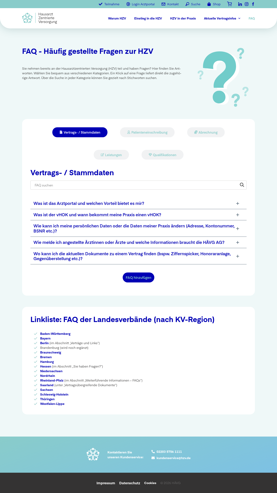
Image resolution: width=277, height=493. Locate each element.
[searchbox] (138, 185)
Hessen (45, 366)
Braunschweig (50, 352)
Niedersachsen (51, 371)
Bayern (45, 338)
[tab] (79, 132)
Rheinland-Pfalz (51, 380)
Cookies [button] (150, 483)
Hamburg (47, 361)
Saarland (47, 385)
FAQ (252, 18)
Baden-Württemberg (55, 333)
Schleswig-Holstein (54, 394)
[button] (138, 203)
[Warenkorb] (229, 3)
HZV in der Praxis (183, 18)
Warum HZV (117, 18)
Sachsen (46, 389)
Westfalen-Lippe (52, 403)
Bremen (46, 357)
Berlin (44, 343)
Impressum (106, 482)
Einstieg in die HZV (148, 18)
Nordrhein (47, 375)
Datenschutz (129, 482)
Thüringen (47, 399)
